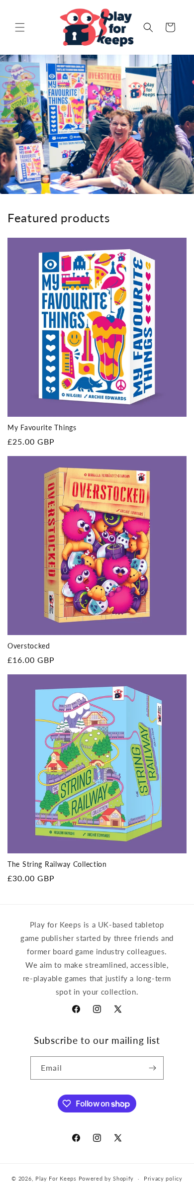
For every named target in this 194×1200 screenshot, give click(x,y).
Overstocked (28, 646)
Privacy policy (163, 1178)
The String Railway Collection (57, 864)
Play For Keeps (56, 1178)
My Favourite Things (42, 427)
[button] (20, 27)
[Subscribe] (152, 1068)
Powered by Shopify (106, 1178)
